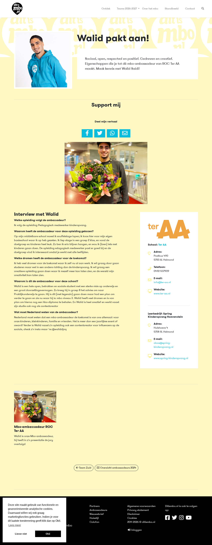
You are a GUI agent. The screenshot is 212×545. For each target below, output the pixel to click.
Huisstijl (94, 518)
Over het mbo (150, 8)
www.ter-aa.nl (162, 293)
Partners (95, 506)
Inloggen (136, 530)
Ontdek (106, 8)
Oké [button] (48, 533)
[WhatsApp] (112, 133)
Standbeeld (172, 8)
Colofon (94, 522)
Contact (190, 8)
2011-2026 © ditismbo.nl (141, 522)
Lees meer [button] (14, 525)
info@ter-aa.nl (162, 282)
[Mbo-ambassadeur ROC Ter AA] (35, 406)
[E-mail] (124, 133)
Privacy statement (138, 510)
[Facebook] (87, 133)
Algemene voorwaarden (141, 506)
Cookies (132, 518)
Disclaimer (133, 514)
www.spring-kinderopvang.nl (171, 358)
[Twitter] (99, 133)
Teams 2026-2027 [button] (127, 8)
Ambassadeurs (98, 510)
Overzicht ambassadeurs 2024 (118, 468)
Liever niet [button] (21, 533)
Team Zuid (84, 468)
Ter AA (162, 245)
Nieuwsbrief (97, 514)
